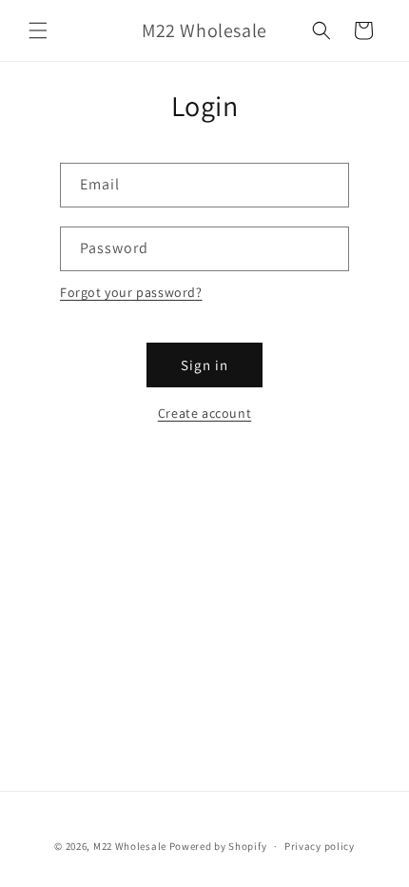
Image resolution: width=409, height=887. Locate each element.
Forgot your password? (131, 292)
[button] (38, 30)
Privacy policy (319, 846)
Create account (204, 413)
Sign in (204, 365)
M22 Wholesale (129, 846)
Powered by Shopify (218, 846)
